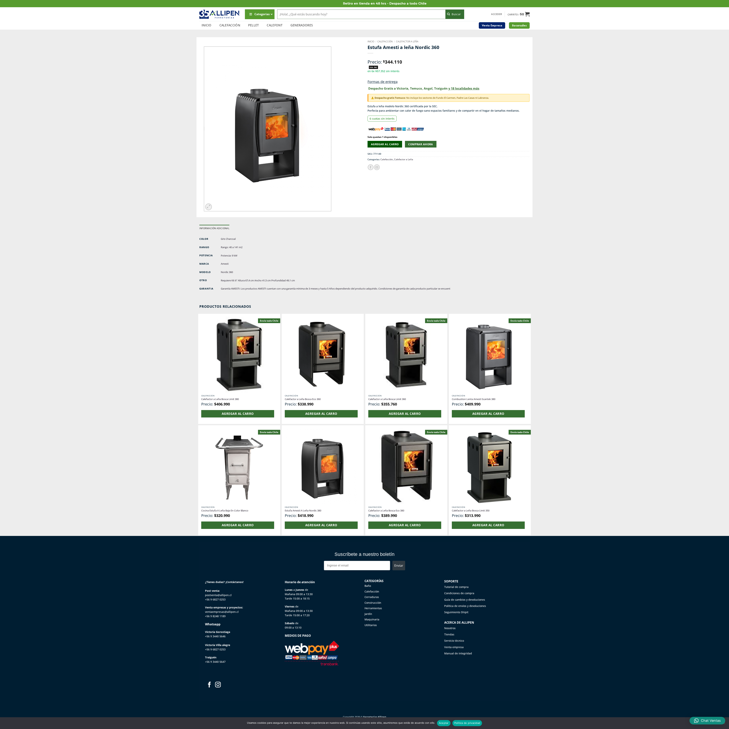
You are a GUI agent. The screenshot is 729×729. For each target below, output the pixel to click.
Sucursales (519, 25)
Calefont (274, 25)
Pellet (253, 25)
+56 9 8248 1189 (215, 616)
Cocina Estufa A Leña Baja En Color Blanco (224, 510)
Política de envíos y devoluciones (465, 606)
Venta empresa (454, 647)
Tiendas (449, 634)
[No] (724, 724)
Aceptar (444, 722)
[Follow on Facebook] (209, 685)
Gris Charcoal (228, 239)
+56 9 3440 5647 (215, 662)
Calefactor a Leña (407, 41)
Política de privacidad (467, 722)
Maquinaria (371, 619)
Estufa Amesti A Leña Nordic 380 (303, 510)
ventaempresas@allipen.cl (222, 612)
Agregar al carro (385, 144)
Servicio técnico (454, 640)
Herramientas (373, 608)
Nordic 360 (227, 272)
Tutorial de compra (456, 587)
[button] (496, 14)
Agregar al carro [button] (238, 414)
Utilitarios (370, 625)
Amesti (225, 263)
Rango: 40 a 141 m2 (231, 247)
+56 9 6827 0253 (215, 599)
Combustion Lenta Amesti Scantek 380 (473, 399)
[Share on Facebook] (370, 167)
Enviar (398, 565)
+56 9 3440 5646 (215, 636)
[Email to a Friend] (377, 167)
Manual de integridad (458, 653)
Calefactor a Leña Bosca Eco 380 (386, 510)
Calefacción (229, 25)
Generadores (301, 25)
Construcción (372, 602)
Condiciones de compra (459, 593)
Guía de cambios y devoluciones (464, 599)
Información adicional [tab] (214, 228)
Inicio (206, 25)
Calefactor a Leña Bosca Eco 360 (303, 399)
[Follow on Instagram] (218, 685)
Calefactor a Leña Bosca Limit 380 (220, 399)
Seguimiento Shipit (456, 612)
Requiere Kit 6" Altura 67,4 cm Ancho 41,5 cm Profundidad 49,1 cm (258, 280)
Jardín (368, 614)
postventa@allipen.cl (218, 595)
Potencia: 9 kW (229, 255)
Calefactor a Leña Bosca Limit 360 (387, 399)
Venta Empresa (492, 25)
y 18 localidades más (463, 88)
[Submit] (455, 14)
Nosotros (450, 628)
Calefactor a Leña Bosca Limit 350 (470, 510)
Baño (367, 586)
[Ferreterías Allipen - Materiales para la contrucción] (219, 14)
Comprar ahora (420, 144)
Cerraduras (371, 597)
